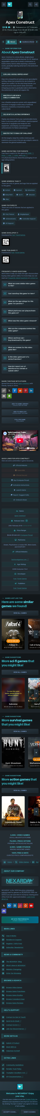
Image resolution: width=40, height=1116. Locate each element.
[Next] (36, 634)
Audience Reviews (29, 42)
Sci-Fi (21, 195)
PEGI (3, 155)
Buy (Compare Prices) (21, 480)
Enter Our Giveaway (13, 973)
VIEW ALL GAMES (20, 613)
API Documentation (13, 1077)
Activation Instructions (21, 485)
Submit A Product (12, 1043)
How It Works (11, 936)
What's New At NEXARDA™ (16, 965)
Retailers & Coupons (13, 940)
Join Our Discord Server (15, 1029)
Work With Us (11, 1047)
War (7, 199)
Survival (19, 190)
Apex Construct (23, 383)
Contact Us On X (12, 1025)
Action (7, 190)
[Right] (36, 41)
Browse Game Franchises (15, 991)
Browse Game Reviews (14, 1003)
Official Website (21, 465)
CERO (16, 155)
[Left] (3, 41)
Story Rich (9, 195)
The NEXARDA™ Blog (14, 962)
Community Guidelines (14, 1065)
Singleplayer (24, 214)
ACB (23, 155)
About (12, 42)
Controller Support (29, 219)
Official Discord (21, 475)
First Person (9, 214)
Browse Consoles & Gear (15, 999)
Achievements (11, 219)
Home (9, 862)
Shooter (32, 195)
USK (9, 155)
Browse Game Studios (14, 995)
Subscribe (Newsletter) (14, 947)
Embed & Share (21, 500)
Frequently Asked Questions (18, 278)
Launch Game (21, 490)
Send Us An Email (12, 1021)
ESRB (29, 153)
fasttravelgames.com (19, 560)
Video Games (24, 862)
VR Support (9, 223)
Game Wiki (21, 470)
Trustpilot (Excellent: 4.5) (15, 1073)
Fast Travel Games (18, 235)
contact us (34, 278)
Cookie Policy (30, 1099)
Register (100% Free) (14, 944)
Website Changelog (13, 969)
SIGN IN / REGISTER (36, 4)
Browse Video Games (14, 987)
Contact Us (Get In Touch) (16, 1017)
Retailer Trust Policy (13, 1069)
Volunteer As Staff (13, 1051)
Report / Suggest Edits (21, 495)
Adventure (31, 190)
